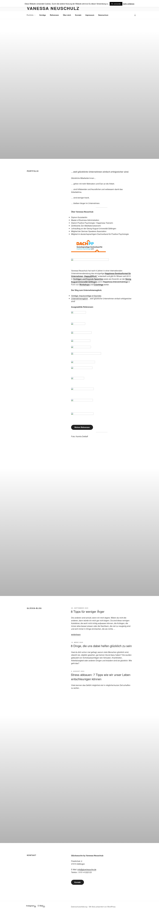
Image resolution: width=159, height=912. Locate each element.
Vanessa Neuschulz (53, 8)
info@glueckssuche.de (86, 869)
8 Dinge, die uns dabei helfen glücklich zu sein (101, 646)
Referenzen (54, 15)
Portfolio (30, 15)
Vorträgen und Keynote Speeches (88, 279)
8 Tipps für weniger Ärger (87, 611)
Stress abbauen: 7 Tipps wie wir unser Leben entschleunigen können (100, 676)
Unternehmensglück (79, 298)
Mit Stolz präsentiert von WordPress (102, 906)
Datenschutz (103, 15)
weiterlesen (76, 634)
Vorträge (42, 15)
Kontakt (78, 15)
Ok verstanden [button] (116, 4)
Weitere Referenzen (82, 427)
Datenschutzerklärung (79, 906)
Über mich (67, 15)
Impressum (89, 15)
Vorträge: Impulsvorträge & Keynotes (86, 295)
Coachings (98, 284)
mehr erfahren (128, 3)
